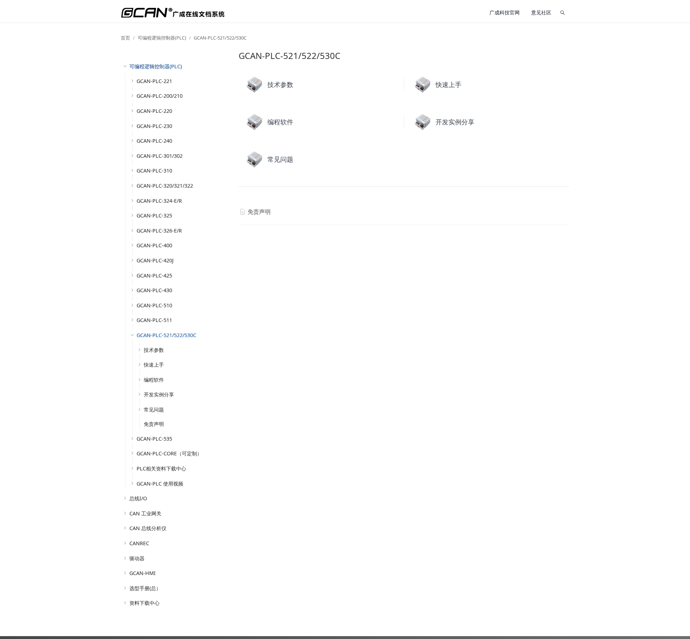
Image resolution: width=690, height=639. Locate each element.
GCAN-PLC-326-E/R (159, 230)
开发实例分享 (159, 394)
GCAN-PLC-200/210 (160, 95)
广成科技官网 (504, 12)
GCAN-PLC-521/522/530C (220, 38)
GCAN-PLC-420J (155, 260)
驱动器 (136, 558)
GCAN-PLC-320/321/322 (165, 185)
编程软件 (154, 379)
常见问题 (154, 409)
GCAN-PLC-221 (154, 81)
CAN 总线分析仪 (147, 528)
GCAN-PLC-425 (154, 275)
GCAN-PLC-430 (154, 290)
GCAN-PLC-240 (154, 140)
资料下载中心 (144, 602)
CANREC (139, 543)
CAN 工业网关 (145, 513)
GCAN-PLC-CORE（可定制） (169, 453)
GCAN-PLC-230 (154, 126)
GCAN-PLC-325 (154, 215)
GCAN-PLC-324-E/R (159, 200)
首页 (125, 38)
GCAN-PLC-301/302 (160, 155)
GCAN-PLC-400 (154, 245)
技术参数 (154, 349)
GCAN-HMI (142, 573)
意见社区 (541, 12)
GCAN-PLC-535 (154, 438)
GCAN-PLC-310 (154, 170)
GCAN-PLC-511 (154, 320)
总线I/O (138, 498)
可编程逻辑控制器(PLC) (162, 38)
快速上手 (154, 364)
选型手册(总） (145, 588)
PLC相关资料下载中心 (161, 468)
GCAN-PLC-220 (154, 110)
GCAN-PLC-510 (154, 305)
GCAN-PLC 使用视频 (160, 483)
